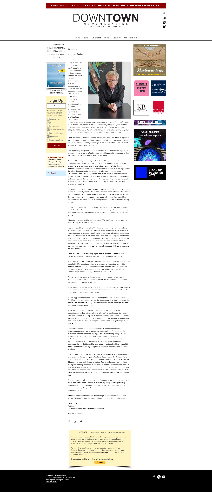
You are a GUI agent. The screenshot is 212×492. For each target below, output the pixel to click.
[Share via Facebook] (69, 421)
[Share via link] (81, 421)
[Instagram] (164, 18)
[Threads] (164, 22)
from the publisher (75, 413)
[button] (86, 37)
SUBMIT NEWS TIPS (141, 88)
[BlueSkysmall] (164, 26)
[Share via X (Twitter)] (75, 421)
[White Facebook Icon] (154, 477)
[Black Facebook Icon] (164, 14)
